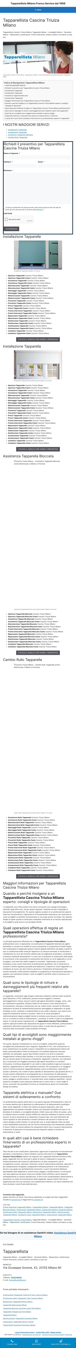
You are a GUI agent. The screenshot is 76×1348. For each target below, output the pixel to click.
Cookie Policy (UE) (42, 1332)
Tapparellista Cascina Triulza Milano (17, 1220)
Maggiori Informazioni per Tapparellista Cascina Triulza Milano (27, 101)
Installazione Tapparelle (13, 91)
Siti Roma (68, 1335)
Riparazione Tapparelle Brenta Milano (18, 1302)
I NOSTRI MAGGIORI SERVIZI (15, 85)
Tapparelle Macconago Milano (15, 1305)
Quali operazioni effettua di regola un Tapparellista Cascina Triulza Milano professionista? (37, 108)
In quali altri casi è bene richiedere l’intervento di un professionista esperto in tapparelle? (37, 118)
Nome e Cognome (12, 153)
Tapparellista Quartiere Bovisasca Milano (19, 1325)
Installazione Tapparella (13, 93)
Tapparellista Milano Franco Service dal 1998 (38, 3)
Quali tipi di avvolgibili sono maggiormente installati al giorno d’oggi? (30, 113)
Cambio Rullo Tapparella (14, 98)
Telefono (8, 162)
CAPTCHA (8, 214)
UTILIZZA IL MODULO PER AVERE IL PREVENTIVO (38, 339)
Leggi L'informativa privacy (25, 1332)
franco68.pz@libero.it (17, 1280)
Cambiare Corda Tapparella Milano (32, 1215)
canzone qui (16, 1200)
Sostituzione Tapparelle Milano (29, 1210)
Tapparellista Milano (40, 1207)
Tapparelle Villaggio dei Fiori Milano (17, 1312)
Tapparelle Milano (56, 1207)
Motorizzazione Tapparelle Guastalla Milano (20, 1318)
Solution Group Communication (53, 1335)
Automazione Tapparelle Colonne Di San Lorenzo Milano (25, 1295)
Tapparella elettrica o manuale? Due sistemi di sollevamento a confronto (31, 116)
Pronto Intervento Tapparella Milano (17, 1207)
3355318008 (16, 1278)
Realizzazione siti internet (32, 1335)
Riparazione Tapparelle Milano (45, 1212)
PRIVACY (40, 210)
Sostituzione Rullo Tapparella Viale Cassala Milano (23, 1298)
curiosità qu (37, 1200)
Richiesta (8, 170)
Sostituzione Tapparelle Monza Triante (18, 1322)
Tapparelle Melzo (10, 1315)
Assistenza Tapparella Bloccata (16, 96)
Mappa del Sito (55, 1332)
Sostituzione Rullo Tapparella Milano (17, 1212)
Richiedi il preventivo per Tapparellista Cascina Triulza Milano (27, 88)
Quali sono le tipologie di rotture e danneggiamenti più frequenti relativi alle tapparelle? (36, 111)
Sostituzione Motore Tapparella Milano (57, 1210)
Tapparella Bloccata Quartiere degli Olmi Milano (22, 1308)
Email (41, 162)
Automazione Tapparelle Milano (59, 1215)
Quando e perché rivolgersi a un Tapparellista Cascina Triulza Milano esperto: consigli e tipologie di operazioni (36, 104)
